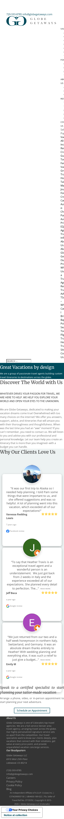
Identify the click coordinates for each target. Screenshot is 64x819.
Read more (45, 589)
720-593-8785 (14, 14)
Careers (11, 778)
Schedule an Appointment (32, 710)
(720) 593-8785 (13, 770)
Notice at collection (15, 815)
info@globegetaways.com (19, 774)
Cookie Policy (14, 785)
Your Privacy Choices (25, 809)
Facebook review (16, 531)
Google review (15, 606)
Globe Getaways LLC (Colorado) (35, 804)
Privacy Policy (14, 781)
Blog (8, 789)
